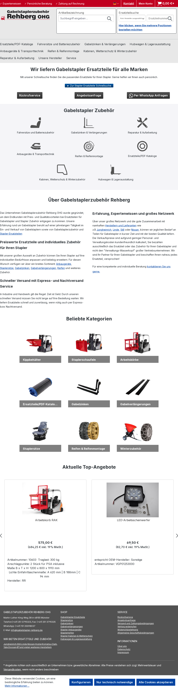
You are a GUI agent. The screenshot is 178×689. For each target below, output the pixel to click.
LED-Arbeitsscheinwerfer (133, 520)
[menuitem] (89, 617)
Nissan (135, 229)
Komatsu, (47, 644)
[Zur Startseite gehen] (25, 15)
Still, (19, 644)
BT (18, 647)
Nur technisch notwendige (114, 682)
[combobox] (82, 18)
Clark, (54, 644)
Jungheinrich (104, 229)
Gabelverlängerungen (43, 268)
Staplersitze (7, 268)
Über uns (122, 646)
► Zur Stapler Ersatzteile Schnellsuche (89, 85)
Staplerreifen (67, 632)
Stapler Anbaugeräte (71, 629)
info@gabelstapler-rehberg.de (27, 630)
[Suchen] (109, 18)
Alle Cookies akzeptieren (156, 682)
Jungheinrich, (10, 644)
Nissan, (31, 644)
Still (122, 229)
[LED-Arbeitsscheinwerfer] (133, 500)
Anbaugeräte (63, 263)
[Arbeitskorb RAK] (45, 500)
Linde (116, 229)
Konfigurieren (81, 682)
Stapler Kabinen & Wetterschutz (76, 636)
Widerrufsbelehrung (128, 629)
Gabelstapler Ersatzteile (72, 617)
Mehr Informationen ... (17, 685)
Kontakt (128, 3)
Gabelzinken (22, 268)
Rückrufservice (29, 95)
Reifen (61, 268)
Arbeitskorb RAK (46, 520)
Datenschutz (124, 649)
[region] (89, 535)
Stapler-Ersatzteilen (11, 233)
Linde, (24, 644)
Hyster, (38, 644)
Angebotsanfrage (89, 95)
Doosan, (12, 647)
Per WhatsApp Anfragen (151, 95)
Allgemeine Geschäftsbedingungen (136, 632)
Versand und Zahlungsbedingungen (136, 623)
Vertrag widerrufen (127, 626)
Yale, (5, 647)
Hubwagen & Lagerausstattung (76, 639)
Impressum (123, 652)
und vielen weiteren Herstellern (36, 647)
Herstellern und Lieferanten (120, 225)
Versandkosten (12, 669)
